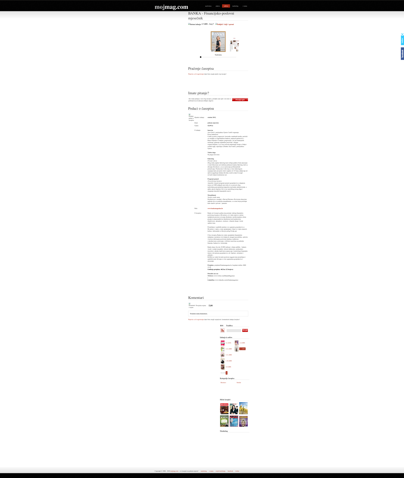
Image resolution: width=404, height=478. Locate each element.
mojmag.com (174, 471)
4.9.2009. (228, 367)
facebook (230, 471)
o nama (245, 6)
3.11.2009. (229, 355)
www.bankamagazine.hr (215, 208)
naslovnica (208, 6)
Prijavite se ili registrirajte (196, 74)
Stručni (239, 382)
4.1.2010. (228, 343)
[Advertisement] (226, 83)
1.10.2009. (229, 361)
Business (223, 382)
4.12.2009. (229, 349)
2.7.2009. (242, 349)
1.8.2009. (242, 343)
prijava (218, 6)
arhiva (226, 6)
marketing (235, 6)
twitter (237, 471)
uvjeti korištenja (220, 471)
